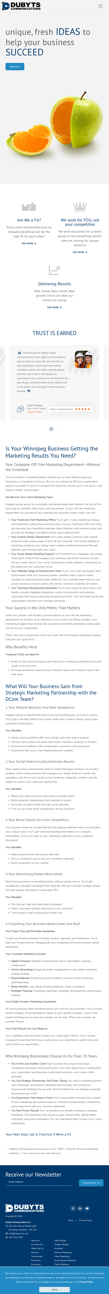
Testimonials (37, 1256)
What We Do (37, 1248)
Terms (71, 1220)
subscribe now (89, 1182)
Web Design (60, 1240)
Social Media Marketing (65, 1260)
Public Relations (61, 1264)
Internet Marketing (62, 1252)
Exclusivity (36, 1264)
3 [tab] (58, 430)
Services (35, 1252)
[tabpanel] (54, 382)
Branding (58, 1248)
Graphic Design (61, 1244)
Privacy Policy (86, 1281)
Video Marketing (62, 1256)
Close (54, 1289)
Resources (36, 1260)
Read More (15, 66)
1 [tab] (51, 430)
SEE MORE (27, 243)
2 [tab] (54, 430)
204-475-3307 (16, 1237)
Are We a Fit (37, 1244)
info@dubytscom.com (18, 1233)
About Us (35, 1240)
